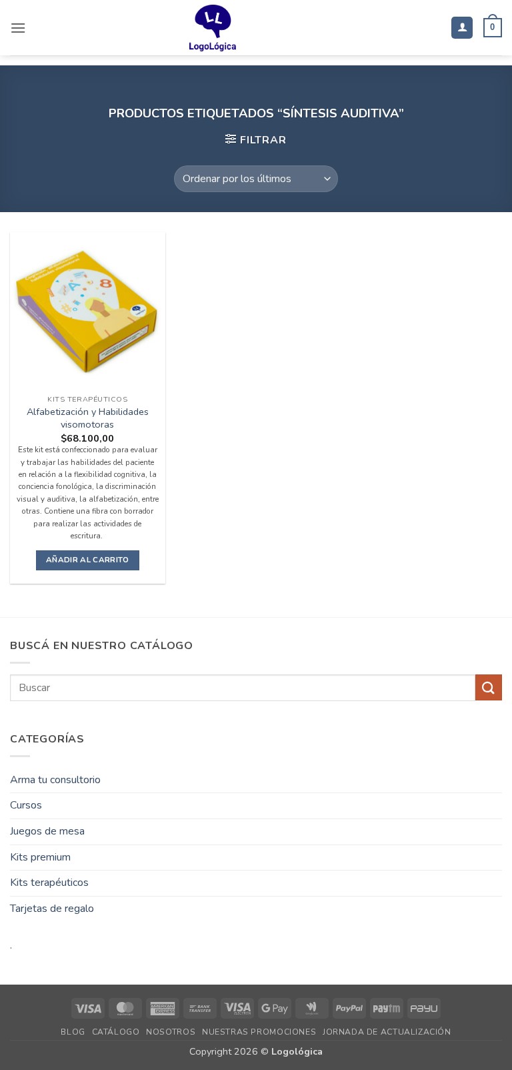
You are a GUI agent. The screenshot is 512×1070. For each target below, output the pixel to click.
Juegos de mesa (47, 831)
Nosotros (170, 1032)
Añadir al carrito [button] (87, 559)
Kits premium (40, 857)
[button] (18, 27)
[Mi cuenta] (462, 28)
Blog (73, 1032)
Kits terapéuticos (49, 882)
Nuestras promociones (259, 1032)
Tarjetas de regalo (52, 908)
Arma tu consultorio (55, 779)
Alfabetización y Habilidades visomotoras (88, 418)
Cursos (26, 805)
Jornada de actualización (387, 1032)
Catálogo (116, 1032)
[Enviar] (488, 687)
